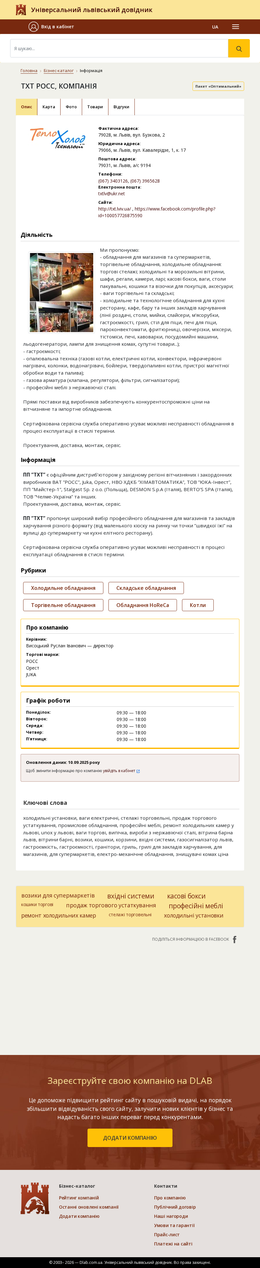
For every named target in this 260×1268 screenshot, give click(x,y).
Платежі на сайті (173, 1244)
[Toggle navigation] (235, 26)
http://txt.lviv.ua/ (114, 209)
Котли (198, 605)
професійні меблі (196, 905)
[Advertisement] (130, 995)
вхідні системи (130, 895)
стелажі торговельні (130, 914)
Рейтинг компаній (79, 1198)
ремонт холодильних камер (58, 915)
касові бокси (186, 895)
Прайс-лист (167, 1234)
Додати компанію (79, 1216)
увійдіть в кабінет (119, 770)
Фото (71, 107)
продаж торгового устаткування (111, 905)
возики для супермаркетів (57, 895)
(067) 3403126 (113, 181)
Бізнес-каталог (59, 70)
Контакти (165, 1186)
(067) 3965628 (145, 181)
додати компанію (130, 1137)
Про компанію (170, 1198)
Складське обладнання (146, 587)
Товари (95, 107)
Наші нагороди (171, 1216)
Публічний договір (175, 1207)
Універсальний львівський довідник (92, 9)
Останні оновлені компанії (89, 1207)
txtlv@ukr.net (111, 193)
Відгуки (121, 107)
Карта (48, 107)
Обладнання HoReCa (142, 605)
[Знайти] (239, 48)
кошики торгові (37, 904)
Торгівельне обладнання (63, 605)
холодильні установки (193, 915)
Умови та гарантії (174, 1225)
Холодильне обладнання (63, 587)
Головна (29, 70)
